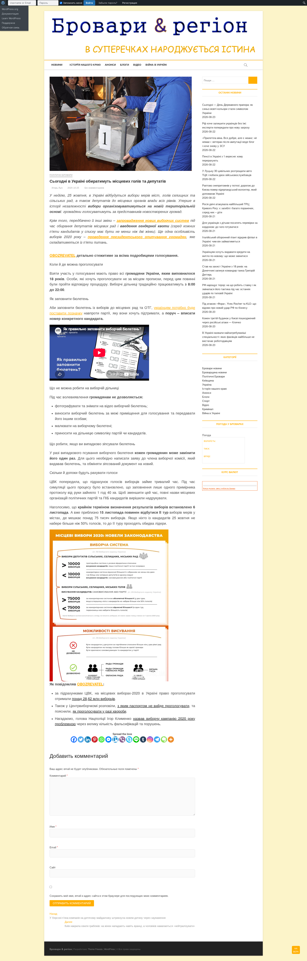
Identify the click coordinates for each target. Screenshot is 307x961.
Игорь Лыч (57, 188)
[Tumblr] (143, 739)
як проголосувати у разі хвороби (99, 711)
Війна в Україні (156, 64)
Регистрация (129, 2)
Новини (56, 64)
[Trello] (115, 739)
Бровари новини (212, 368)
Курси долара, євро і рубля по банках (219, 488)
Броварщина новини (214, 372)
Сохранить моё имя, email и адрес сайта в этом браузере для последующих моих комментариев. (109, 895)
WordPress (109, 949)
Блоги (124, 64)
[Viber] (122, 739)
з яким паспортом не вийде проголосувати (153, 705)
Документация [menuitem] (10, 13)
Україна (206, 384)
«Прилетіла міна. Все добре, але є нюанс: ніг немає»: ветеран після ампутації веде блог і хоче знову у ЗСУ (229, 142)
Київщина (208, 380)
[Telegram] (157, 739)
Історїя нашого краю (85, 64)
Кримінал (207, 409)
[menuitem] (3, 3)
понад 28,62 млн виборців (93, 698)
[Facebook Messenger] (108, 739)
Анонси (110, 64)
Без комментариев (94, 188)
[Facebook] (74, 739)
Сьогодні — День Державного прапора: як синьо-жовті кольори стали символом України (227, 109)
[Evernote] (164, 739)
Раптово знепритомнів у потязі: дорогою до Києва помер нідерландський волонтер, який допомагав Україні (229, 189)
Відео (137, 64)
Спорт (206, 401)
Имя (53, 826)
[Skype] (129, 739)
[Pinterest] (94, 739)
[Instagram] (150, 739)
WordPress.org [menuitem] (10, 9)
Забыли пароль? (107, 2)
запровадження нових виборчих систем (153, 220)
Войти (89, 2)
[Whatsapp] (101, 739)
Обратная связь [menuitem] (10, 27)
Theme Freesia (95, 949)
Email (54, 847)
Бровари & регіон (61, 949)
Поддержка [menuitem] (8, 22)
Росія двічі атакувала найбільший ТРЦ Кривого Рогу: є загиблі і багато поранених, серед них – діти (228, 208)
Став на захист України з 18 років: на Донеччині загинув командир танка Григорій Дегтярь (228, 270)
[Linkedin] (88, 739)
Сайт (53, 867)
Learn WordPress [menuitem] (11, 18)
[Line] (136, 739)
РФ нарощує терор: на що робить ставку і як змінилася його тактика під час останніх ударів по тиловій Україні (229, 289)
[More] (171, 739)
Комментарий (59, 775)
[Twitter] (81, 739)
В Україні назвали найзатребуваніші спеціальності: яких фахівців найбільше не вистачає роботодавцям (228, 337)
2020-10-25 (73, 188)
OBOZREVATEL (63, 255)
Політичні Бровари (61, 175)
